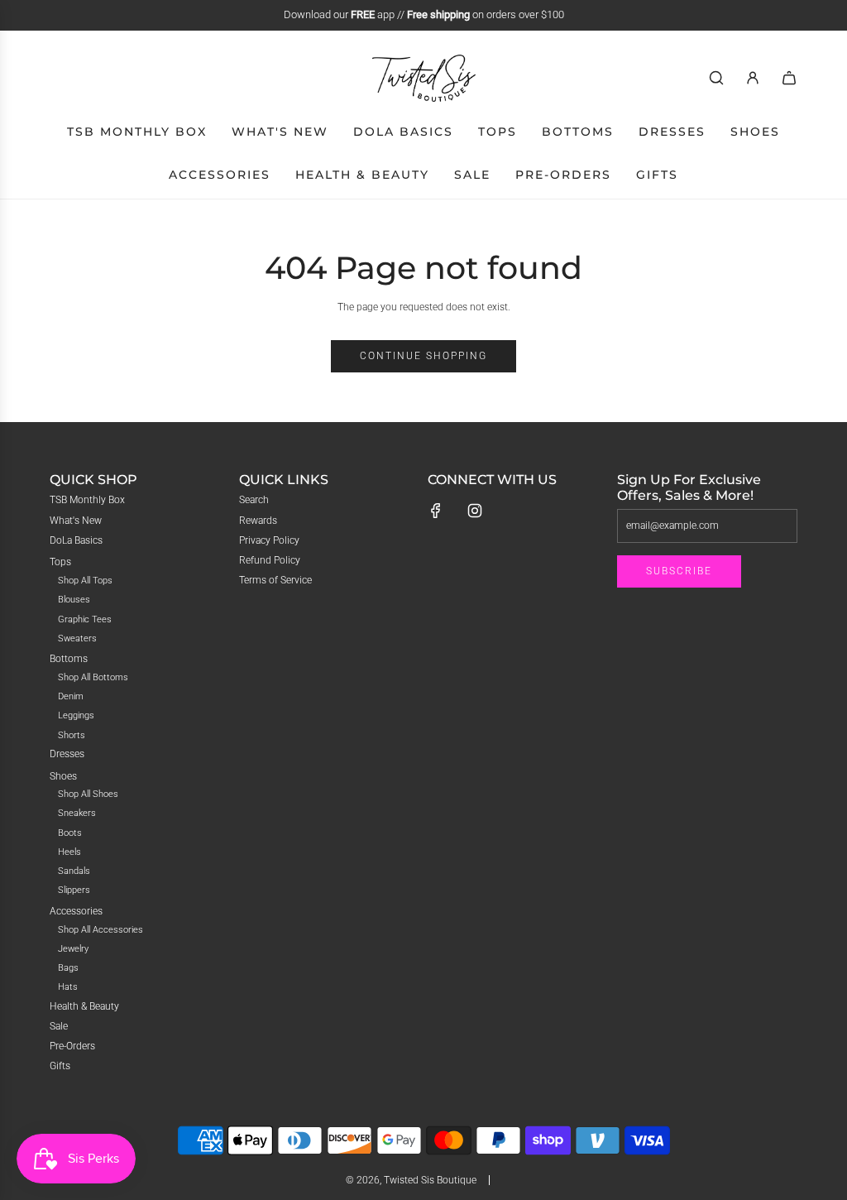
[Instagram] (475, 510)
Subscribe (679, 571)
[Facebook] (436, 510)
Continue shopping (423, 356)
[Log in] (753, 78)
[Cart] (789, 78)
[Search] (716, 78)
